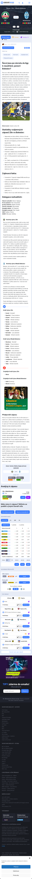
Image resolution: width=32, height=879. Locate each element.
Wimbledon (5, 721)
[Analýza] (29, 601)
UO (10, 520)
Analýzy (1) (26, 37)
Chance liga (16, 29)
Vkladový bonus (21, 815)
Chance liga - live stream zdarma (10, 783)
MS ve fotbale (5, 746)
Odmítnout (16, 871)
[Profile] (23, 3)
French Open (5, 723)
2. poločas (21, 524)
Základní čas (6, 524)
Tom (6, 44)
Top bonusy (5, 810)
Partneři (17, 854)
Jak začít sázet (6, 797)
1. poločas (13, 524)
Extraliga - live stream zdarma (9, 781)
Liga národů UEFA (6, 752)
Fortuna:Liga (5, 765)
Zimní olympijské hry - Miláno (9, 775)
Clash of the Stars (6, 739)
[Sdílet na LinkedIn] (29, 47)
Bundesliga (4, 757)
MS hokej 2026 (5, 712)
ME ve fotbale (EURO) (7, 748)
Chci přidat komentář (7, 512)
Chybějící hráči (24, 54)
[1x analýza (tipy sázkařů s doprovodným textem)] (29, 601)
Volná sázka (6, 815)
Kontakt (10, 854)
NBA (3, 726)
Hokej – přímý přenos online (9, 779)
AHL (3, 715)
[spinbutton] (8, 560)
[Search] (19, 2)
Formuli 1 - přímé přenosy (8, 788)
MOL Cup (4, 768)
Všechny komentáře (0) (22, 512)
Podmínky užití (8, 852)
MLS (3, 728)
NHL (3, 713)
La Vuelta (4, 732)
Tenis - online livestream (8, 784)
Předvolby (16, 875)
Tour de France (6, 730)
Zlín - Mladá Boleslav (8, 491)
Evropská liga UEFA (7, 750)
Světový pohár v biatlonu (8, 736)
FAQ (14, 854)
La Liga (4, 759)
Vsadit (23, 497)
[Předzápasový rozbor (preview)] (25, 634)
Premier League (6, 755)
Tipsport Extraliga (6, 717)
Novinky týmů (7, 54)
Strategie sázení (6, 800)
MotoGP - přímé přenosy (8, 790)
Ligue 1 (4, 763)
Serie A (3, 761)
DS (19, 520)
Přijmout (16, 867)
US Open (4, 725)
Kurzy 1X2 (4, 520)
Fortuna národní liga (7, 767)
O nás (3, 846)
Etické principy (15, 852)
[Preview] (25, 634)
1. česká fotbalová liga (23, 31)
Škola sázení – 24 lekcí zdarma (10, 799)
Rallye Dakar (5, 738)
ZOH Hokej (4, 710)
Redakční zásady (23, 852)
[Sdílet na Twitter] (27, 47)
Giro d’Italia (5, 734)
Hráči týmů (15, 54)
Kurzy (5, 39)
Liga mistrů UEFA (6, 754)
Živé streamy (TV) (6, 806)
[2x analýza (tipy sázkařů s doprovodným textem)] (29, 612)
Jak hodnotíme (5, 854)
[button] (29, 858)
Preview (16, 37)
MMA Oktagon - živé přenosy (9, 786)
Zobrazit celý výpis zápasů (16, 652)
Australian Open (6, 719)
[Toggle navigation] (29, 2)
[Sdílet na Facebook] (25, 47)
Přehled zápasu (6, 37)
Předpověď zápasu (8, 58)
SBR (15, 520)
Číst (28, 497)
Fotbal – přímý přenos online (9, 777)
